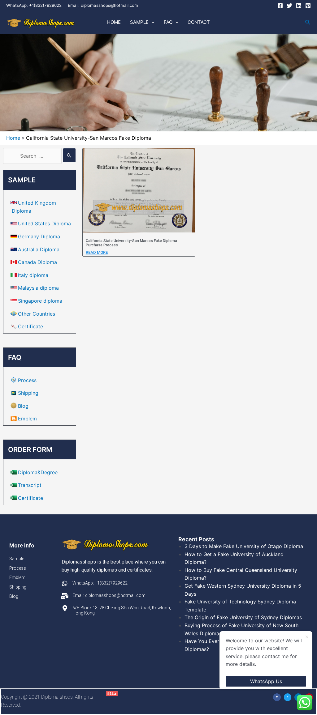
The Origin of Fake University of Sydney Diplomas (243, 617)
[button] (277, 697)
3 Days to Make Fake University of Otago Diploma (244, 546)
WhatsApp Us (266, 681)
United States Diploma (44, 223)
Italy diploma (33, 275)
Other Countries (36, 314)
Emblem (27, 418)
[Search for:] (39, 156)
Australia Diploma (38, 249)
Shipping (28, 393)
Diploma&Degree (38, 472)
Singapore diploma (40, 301)
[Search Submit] (69, 155)
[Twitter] (289, 5)
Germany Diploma (39, 236)
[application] (151, 22)
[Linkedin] (299, 5)
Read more (97, 252)
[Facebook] (280, 5)
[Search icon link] (308, 22)
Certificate (30, 326)
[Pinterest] (308, 5)
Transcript (29, 485)
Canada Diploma (37, 262)
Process (27, 380)
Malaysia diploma (38, 288)
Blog (23, 406)
